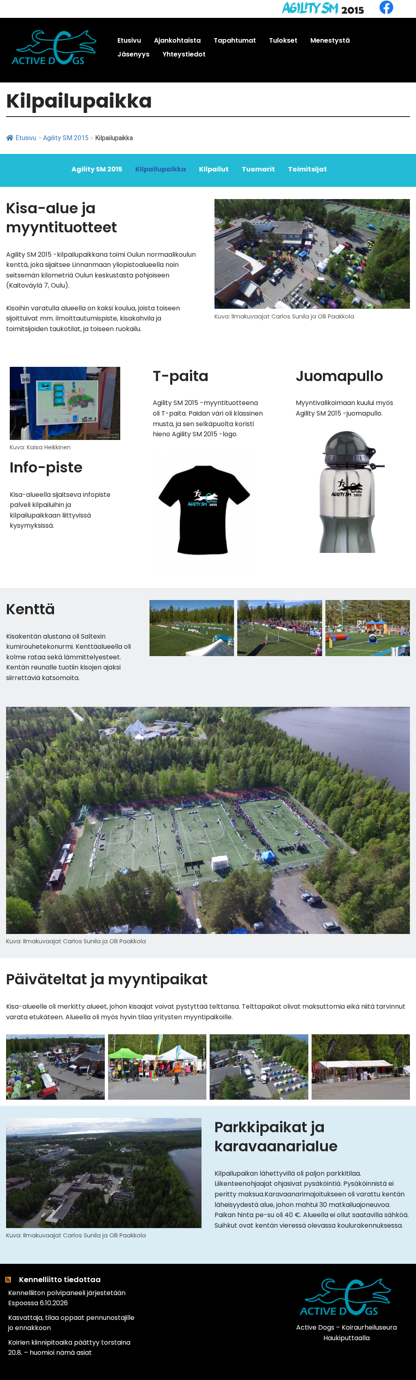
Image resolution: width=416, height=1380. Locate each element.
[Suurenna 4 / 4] (399, 1045)
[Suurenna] (399, 209)
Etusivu (25, 138)
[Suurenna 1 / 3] (223, 611)
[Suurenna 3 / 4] (298, 1045)
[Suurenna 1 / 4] (94, 1045)
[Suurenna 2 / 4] (196, 1045)
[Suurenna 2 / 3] (312, 611)
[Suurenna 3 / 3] (399, 611)
